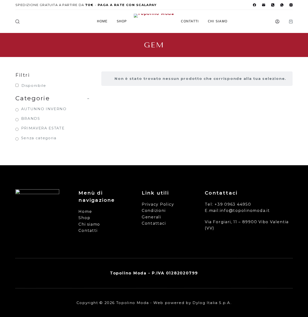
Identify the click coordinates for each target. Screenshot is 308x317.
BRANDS (30, 118)
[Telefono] (272, 4)
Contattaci (154, 223)
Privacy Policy (158, 204)
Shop (122, 21)
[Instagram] (291, 4)
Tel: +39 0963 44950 (228, 204)
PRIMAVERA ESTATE (42, 128)
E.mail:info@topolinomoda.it (237, 210)
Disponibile (33, 85)
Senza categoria (39, 138)
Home (102, 21)
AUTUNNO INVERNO (44, 109)
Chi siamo (218, 21)
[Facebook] (254, 4)
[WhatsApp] (281, 4)
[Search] (17, 21)
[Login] (277, 21)
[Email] (263, 4)
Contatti (190, 21)
